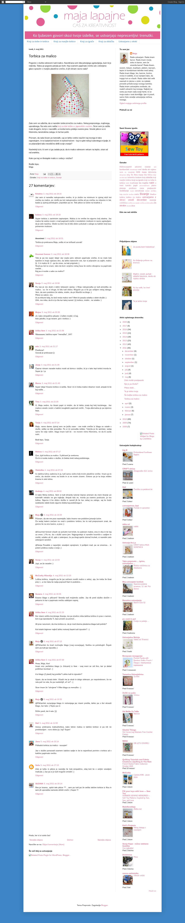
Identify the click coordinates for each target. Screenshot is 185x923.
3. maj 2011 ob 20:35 (51, 312)
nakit (151, 183)
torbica (122, 197)
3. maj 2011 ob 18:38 (60, 254)
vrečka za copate (133, 203)
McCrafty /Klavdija (43, 575)
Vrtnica (136, 695)
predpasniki (151, 188)
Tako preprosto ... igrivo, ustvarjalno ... (133, 562)
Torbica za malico (131, 399)
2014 (125, 337)
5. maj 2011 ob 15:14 (50, 741)
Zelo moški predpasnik (134, 380)
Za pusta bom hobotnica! (144, 247)
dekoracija (152, 172)
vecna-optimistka (130, 873)
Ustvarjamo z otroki (128, 41)
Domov (70, 840)
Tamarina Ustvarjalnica (132, 674)
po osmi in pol (129, 619)
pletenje (123, 188)
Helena (38, 452)
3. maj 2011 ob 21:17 (49, 346)
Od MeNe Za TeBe (130, 711)
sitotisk (147, 191)
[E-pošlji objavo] (44, 174)
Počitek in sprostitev (142, 508)
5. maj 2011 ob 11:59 (49, 723)
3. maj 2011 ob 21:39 (50, 365)
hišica (150, 175)
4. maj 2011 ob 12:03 (50, 560)
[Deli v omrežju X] (54, 174)
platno (153, 186)
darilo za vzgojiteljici (127, 172)
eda (37, 346)
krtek (127, 183)
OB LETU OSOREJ (141, 743)
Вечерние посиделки (132, 656)
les (140, 183)
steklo (136, 194)
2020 (125, 322)
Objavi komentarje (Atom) (53, 844)
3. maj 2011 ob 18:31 (54, 238)
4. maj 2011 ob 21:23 (55, 612)
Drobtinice (127, 855)
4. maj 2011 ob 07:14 (50, 423)
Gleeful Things (129, 730)
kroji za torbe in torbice (46, 178)
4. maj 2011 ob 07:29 (54, 470)
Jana (37, 741)
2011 (125, 348)
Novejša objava (36, 840)
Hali (37, 723)
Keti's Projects (129, 825)
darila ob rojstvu (149, 169)
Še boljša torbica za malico (135, 395)
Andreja (39, 491)
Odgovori (39, 206)
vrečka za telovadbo (146, 203)
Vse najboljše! (128, 848)
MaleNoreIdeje (129, 807)
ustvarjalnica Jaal (130, 506)
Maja (37, 515)
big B (124, 450)
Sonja (38, 283)
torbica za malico (133, 197)
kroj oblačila (147, 177)
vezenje (153, 200)
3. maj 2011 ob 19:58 (50, 283)
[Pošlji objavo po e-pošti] (49, 174)
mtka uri (126, 524)
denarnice (123, 175)
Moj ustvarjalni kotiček (132, 582)
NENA (125, 741)
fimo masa (138, 175)
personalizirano (144, 185)
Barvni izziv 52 (139, 603)
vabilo (136, 526)
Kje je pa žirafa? (131, 384)
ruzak (132, 191)
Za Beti (136, 677)
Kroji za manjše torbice (65, 41)
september (130, 362)
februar (128, 411)
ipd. (126, 177)
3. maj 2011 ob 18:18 (51, 215)
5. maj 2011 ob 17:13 (50, 765)
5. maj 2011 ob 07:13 (53, 641)
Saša (37, 765)
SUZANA (39, 784)
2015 (125, 333)
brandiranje (133, 169)
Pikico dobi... (129, 388)
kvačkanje (134, 183)
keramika (131, 177)
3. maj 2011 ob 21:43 (51, 383)
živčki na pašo (129, 693)
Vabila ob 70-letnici (141, 640)
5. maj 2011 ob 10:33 (53, 699)
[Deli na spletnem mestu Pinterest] (59, 174)
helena (38, 215)
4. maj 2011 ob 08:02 (52, 491)
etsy (128, 175)
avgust (128, 366)
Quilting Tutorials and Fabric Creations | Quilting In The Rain (137, 760)
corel (139, 170)
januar (128, 414)
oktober (128, 358)
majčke (145, 183)
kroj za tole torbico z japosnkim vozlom (75, 126)
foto (145, 175)
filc (132, 175)
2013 (125, 340)
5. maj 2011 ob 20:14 (53, 784)
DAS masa (141, 172)
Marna (38, 383)
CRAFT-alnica (128, 469)
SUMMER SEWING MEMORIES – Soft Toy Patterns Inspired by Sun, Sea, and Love (136, 798)
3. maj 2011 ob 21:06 (55, 331)
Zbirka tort (138, 809)
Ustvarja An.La (129, 543)
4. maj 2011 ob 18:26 (52, 594)
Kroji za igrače (87, 41)
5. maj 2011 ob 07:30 (55, 660)
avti (155, 167)
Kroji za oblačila (106, 41)
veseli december (137, 200)
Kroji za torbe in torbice (38, 41)
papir (135, 185)
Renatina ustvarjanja (132, 600)
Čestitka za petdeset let (143, 489)
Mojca (38, 312)
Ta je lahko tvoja (140, 301)
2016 (125, 329)
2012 (125, 344)
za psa (129, 206)
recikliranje (124, 191)
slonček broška (128, 194)
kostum (138, 177)
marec (128, 407)
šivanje (59, 178)
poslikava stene (136, 188)
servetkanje (139, 191)
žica (133, 206)
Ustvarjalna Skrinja (131, 637)
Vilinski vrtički (139, 876)
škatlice (153, 194)
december (129, 351)
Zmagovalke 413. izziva (143, 471)
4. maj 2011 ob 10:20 (53, 515)
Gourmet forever (42, 254)
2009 (125, 423)
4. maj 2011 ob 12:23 (62, 575)
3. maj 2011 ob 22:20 (49, 402)
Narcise (137, 714)
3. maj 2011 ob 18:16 (52, 194)
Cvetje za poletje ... (141, 621)
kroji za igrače (138, 180)
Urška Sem (40, 331)
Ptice (136, 857)
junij (127, 373)
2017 (125, 326)
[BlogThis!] (51, 174)
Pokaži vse (152, 891)
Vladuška (39, 470)
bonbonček (124, 169)
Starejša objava (104, 840)
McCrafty (126, 773)
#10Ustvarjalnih (126, 167)
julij (126, 370)
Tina (37, 402)
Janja (37, 365)
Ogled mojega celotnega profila (133, 103)
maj (127, 377)
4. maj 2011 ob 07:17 (52, 452)
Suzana (38, 594)
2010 (125, 419)
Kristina (39, 194)
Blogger (104, 905)
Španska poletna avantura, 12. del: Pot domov (142, 586)
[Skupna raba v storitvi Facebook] (57, 174)
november (129, 355)
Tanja (37, 423)
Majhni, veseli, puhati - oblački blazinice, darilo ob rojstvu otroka (144, 276)
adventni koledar (142, 167)
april (127, 403)
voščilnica (123, 203)
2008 (125, 426)
